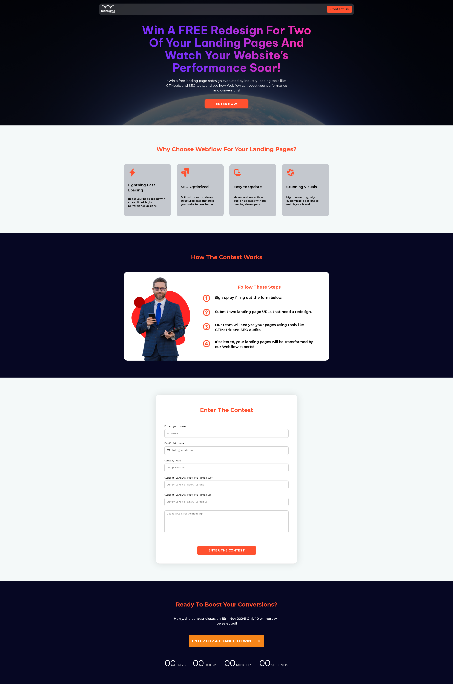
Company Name (172, 460)
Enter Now (226, 104)
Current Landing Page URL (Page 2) (187, 494)
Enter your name (175, 426)
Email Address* (174, 443)
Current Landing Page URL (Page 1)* (188, 477)
